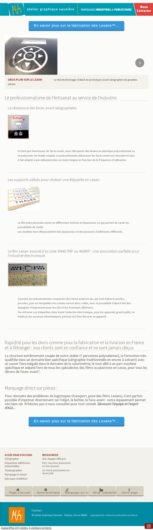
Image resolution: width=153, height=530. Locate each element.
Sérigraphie (12, 458)
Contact (37, 510)
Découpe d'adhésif (16, 478)
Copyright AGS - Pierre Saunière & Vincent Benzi (113, 515)
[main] (76, 280)
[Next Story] (139, 62)
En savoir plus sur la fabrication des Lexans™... (76, 25)
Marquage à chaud (15, 474)
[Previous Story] (13, 62)
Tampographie (13, 470)
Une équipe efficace (54, 458)
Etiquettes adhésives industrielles (17, 464)
